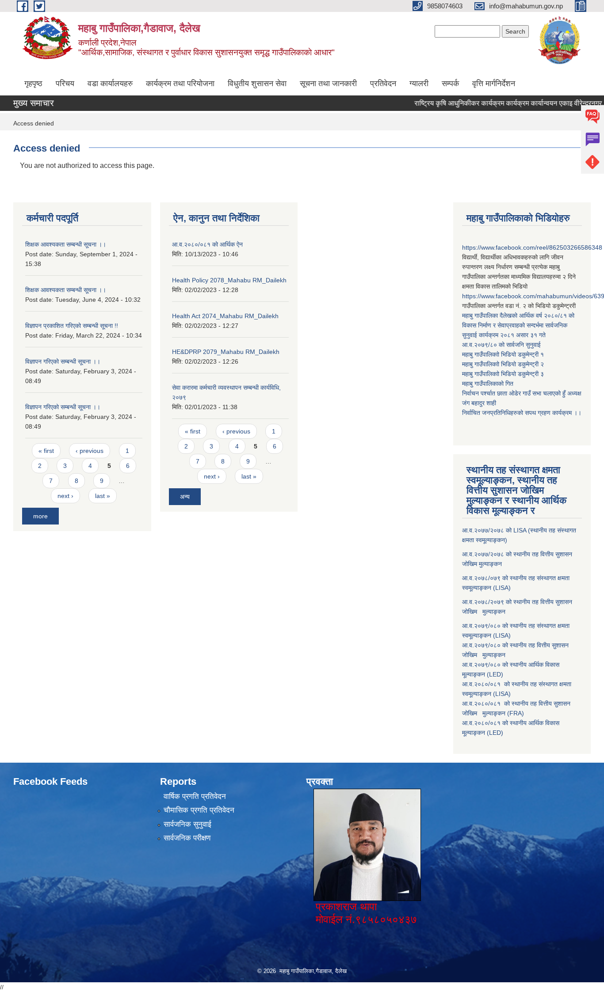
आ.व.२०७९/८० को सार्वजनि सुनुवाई (501, 344)
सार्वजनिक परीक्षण (187, 838)
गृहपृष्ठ (33, 83)
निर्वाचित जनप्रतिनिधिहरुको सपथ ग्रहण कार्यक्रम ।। (521, 412)
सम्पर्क (450, 83)
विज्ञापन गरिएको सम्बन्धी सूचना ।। (62, 361)
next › (65, 495)
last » (102, 495)
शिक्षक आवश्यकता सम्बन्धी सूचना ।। (65, 244)
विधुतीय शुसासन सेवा (257, 83)
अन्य (185, 496)
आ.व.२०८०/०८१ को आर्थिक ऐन (207, 244)
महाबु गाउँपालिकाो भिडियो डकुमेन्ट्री (501, 354)
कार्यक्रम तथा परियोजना (180, 83)
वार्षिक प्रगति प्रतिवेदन (195, 796)
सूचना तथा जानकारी (328, 83)
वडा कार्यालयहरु (110, 83)
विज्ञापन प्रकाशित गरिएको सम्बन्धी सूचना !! (71, 325)
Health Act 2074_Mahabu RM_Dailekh (225, 315)
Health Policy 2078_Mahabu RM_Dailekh (229, 280)
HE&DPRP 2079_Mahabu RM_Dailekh (225, 351)
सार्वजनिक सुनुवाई (187, 824)
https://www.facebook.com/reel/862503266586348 (532, 247)
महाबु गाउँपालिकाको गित (488, 383)
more (40, 516)
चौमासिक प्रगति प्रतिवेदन (199, 810)
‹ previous (89, 450)
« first (46, 450)
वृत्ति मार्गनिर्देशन (493, 83)
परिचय (65, 83)
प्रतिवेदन (383, 83)
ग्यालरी (418, 83)
